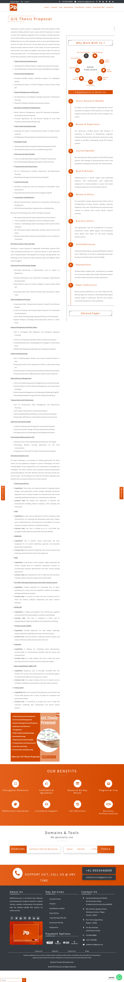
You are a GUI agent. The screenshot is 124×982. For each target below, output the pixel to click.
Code (60, 7)
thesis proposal (25, 29)
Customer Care (72, 951)
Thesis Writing (79, 7)
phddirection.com (34, 955)
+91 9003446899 (99, 870)
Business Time (38, 951)
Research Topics (14, 1)
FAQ (22, 1)
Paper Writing (68, 7)
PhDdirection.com (60, 957)
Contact (27, 1)
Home (46, 7)
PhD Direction (57, 967)
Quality (87, 951)
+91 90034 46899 (67, 2)
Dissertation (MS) (99, 7)
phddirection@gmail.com (86, 2)
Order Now (121, 494)
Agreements (55, 951)
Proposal (54, 7)
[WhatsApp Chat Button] (119, 977)
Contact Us (109, 7)
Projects (88, 7)
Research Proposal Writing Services (62, 962)
